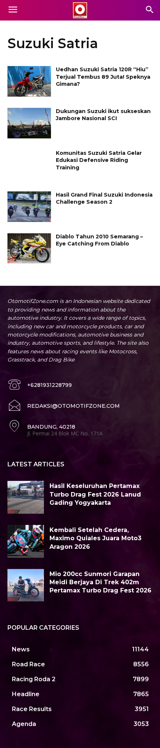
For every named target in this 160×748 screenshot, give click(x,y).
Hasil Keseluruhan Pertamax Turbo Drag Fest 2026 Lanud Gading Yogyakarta (95, 494)
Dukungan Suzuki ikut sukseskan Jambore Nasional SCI (103, 115)
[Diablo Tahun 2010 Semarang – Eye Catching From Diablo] (29, 248)
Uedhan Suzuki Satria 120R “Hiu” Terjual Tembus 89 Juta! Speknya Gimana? (103, 76)
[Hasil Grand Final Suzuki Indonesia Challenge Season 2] (29, 206)
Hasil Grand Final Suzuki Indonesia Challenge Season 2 (104, 198)
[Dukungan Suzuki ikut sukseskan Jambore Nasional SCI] (29, 123)
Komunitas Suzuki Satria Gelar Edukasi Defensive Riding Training (99, 160)
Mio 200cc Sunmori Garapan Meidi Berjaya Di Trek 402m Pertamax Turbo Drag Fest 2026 (100, 582)
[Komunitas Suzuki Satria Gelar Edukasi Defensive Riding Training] (29, 165)
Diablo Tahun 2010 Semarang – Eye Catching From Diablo (99, 240)
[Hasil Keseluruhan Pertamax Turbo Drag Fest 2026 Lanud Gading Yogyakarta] (25, 497)
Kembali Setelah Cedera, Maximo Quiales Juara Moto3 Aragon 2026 (95, 538)
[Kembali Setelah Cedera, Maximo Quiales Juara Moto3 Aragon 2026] (25, 541)
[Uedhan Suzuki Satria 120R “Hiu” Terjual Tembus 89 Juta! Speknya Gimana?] (29, 81)
